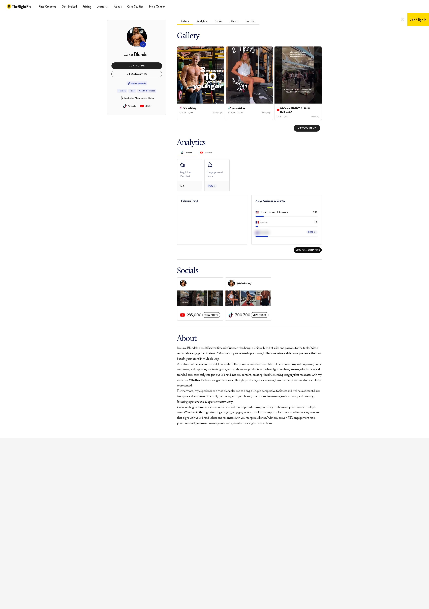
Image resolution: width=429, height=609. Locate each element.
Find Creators (47, 6)
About (118, 6)
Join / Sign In (418, 19)
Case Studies (135, 6)
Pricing (86, 6)
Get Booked (69, 6)
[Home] (18, 6)
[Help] (402, 20)
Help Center (157, 6)
